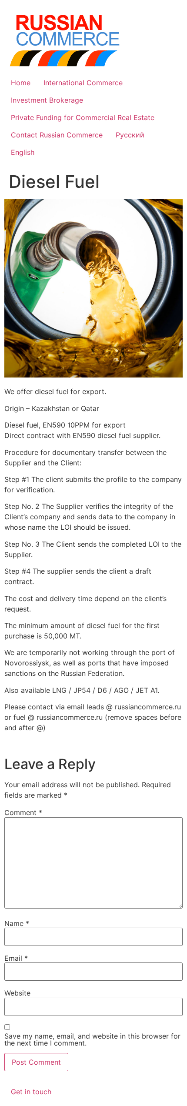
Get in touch (31, 1091)
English (22, 152)
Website (17, 992)
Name (16, 923)
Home (20, 82)
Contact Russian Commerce (57, 134)
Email (16, 958)
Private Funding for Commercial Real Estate (82, 117)
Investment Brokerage (47, 100)
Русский (130, 134)
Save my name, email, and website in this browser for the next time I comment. (92, 1039)
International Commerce (83, 82)
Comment (23, 812)
